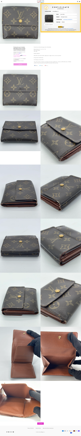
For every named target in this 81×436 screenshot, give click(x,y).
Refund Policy (38, 428)
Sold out (20, 64)
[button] (20, 59)
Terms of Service (31, 428)
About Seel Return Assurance (48, 428)
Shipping (15, 60)
